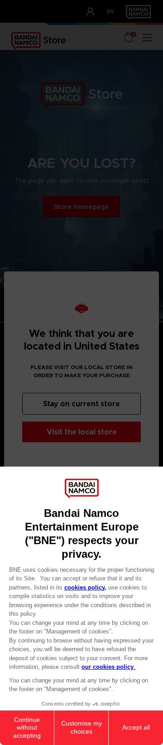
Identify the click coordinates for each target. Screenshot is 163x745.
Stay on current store (81, 403)
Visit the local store (82, 431)
